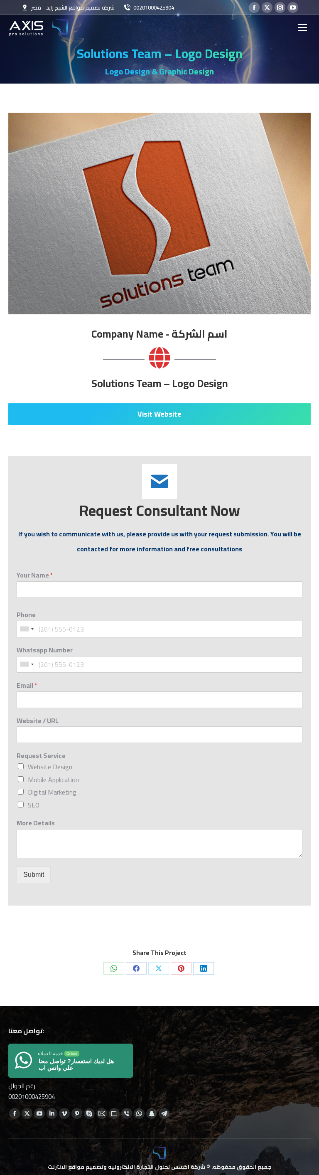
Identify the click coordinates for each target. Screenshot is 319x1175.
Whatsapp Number (45, 650)
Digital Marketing (52, 792)
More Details (36, 823)
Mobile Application (53, 779)
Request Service (41, 755)
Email (27, 685)
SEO (33, 805)
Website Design (50, 766)
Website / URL (38, 720)
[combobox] (26, 629)
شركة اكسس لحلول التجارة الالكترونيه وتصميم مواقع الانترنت (126, 1167)
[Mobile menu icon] (302, 27)
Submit (33, 874)
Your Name (35, 575)
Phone (26, 614)
